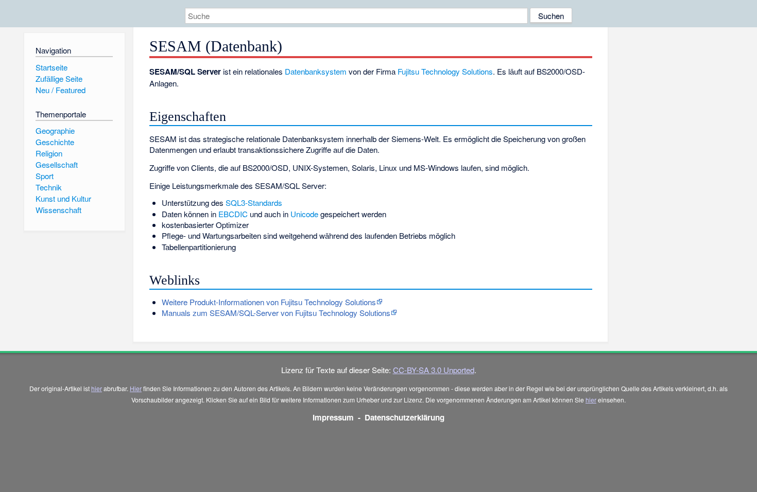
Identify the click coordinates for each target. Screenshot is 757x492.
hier (96, 388)
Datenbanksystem (316, 71)
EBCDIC (233, 213)
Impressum (333, 417)
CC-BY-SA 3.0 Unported (433, 369)
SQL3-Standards (254, 202)
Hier (136, 388)
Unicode (304, 213)
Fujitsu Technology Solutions (445, 71)
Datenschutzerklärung (404, 417)
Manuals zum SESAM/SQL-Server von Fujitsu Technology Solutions (276, 312)
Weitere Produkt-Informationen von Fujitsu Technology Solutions (269, 301)
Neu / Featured (60, 89)
